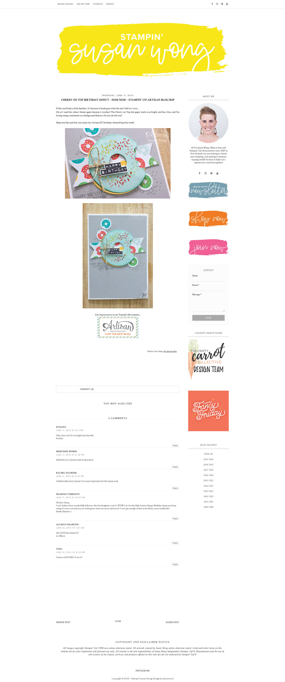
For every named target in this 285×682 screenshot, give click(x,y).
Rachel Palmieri (66, 472)
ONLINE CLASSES (65, 4)
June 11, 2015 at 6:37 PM (70, 476)
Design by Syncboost (163, 678)
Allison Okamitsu (67, 524)
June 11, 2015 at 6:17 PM (69, 430)
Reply (175, 445)
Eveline (61, 427)
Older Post (172, 622)
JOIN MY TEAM (83, 4)
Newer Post (63, 622)
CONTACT (110, 4)
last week (132, 108)
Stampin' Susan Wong (141, 678)
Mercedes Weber (66, 451)
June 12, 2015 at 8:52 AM (70, 552)
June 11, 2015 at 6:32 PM (70, 455)
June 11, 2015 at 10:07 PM (70, 497)
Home (118, 621)
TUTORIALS (98, 4)
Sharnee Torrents (68, 494)
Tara (59, 548)
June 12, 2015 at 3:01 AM (70, 528)
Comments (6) (87, 389)
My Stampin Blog (170, 351)
